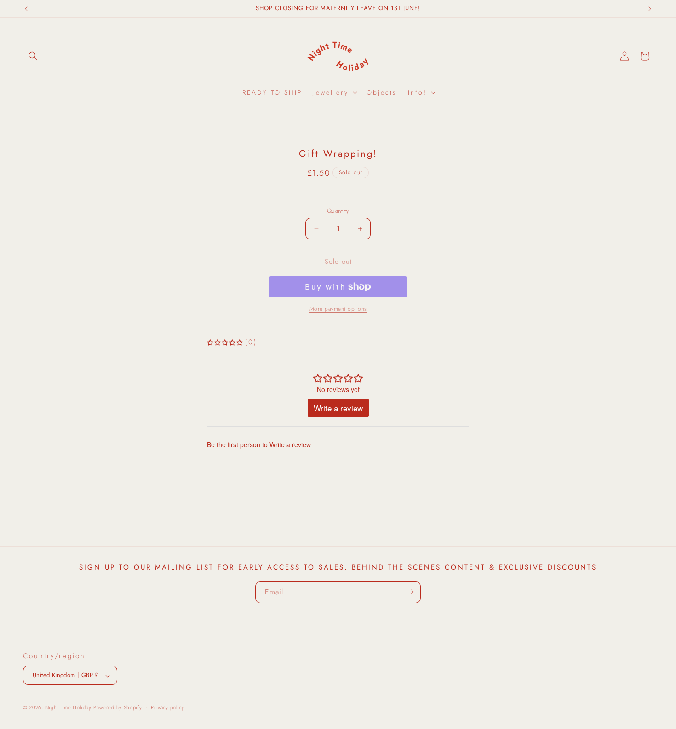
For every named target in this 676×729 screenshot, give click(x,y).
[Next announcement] (650, 8)
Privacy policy (167, 707)
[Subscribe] (410, 592)
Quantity (338, 210)
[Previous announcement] (26, 8)
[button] (33, 56)
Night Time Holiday (68, 708)
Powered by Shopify (117, 708)
